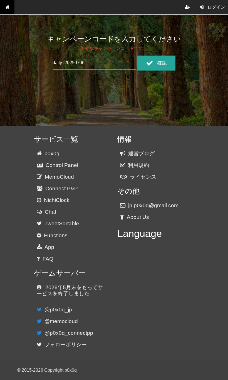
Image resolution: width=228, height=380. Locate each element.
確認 (162, 63)
